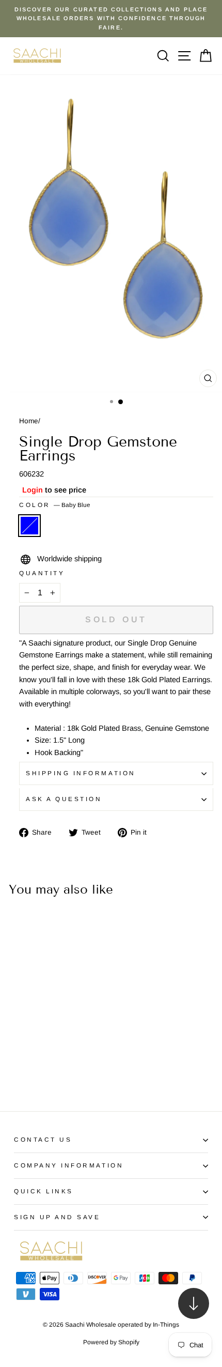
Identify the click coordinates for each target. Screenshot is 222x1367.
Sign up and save (57, 1217)
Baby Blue (29, 525)
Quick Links (43, 1191)
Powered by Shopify (111, 1342)
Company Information (68, 1165)
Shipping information (81, 773)
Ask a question (64, 798)
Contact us (43, 1139)
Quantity (42, 573)
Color (54, 504)
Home (28, 421)
